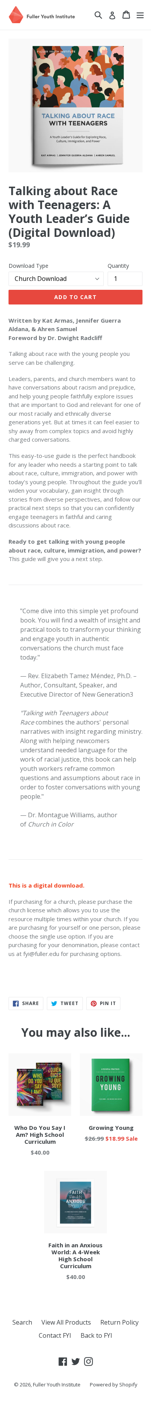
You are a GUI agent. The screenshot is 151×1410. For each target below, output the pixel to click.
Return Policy (119, 1322)
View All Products (66, 1322)
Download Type (28, 265)
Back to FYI (96, 1335)
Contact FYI (55, 1335)
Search (22, 1322)
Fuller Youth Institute (57, 1384)
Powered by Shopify (113, 1384)
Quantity (118, 265)
